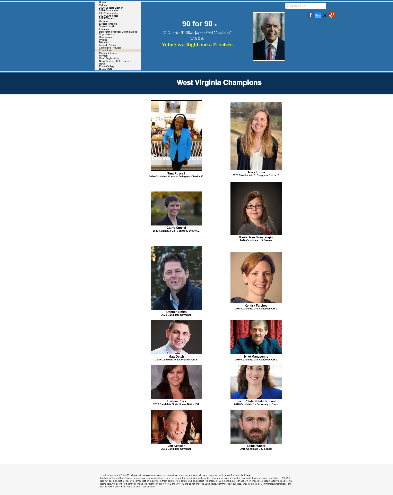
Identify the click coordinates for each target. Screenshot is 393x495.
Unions (103, 40)
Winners (103, 21)
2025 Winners (107, 18)
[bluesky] (318, 15)
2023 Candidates (108, 16)
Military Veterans (108, 53)
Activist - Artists (107, 45)
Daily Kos (104, 42)
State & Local (106, 26)
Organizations (107, 34)
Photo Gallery (106, 66)
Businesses (105, 37)
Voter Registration (109, 58)
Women (103, 55)
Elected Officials (108, 24)
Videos (103, 5)
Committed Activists (110, 47)
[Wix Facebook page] (310, 15)
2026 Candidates (108, 10)
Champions (105, 50)
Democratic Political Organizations (118, 32)
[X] (325, 15)
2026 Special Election (111, 8)
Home (102, 2)
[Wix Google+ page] (332, 15)
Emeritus (104, 29)
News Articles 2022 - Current (115, 61)
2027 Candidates (108, 13)
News (102, 63)
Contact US (105, 69)
